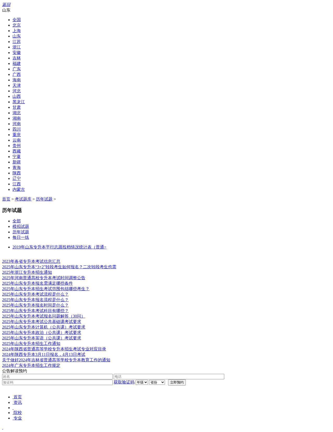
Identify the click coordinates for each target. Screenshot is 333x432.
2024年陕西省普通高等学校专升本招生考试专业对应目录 (54, 349)
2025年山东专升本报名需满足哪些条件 (37, 283)
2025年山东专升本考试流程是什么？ (35, 294)
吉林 (16, 58)
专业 (18, 418)
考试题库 (23, 199)
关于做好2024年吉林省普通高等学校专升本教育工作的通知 (56, 360)
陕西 (16, 173)
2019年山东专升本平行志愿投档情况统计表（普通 (59, 247)
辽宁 (16, 178)
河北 (16, 91)
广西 (16, 74)
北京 (16, 25)
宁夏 (16, 156)
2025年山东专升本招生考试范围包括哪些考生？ (45, 289)
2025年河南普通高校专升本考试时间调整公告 (43, 278)
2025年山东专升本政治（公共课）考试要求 (41, 332)
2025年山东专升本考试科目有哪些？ (35, 310)
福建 (16, 63)
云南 (16, 140)
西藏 (16, 151)
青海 (16, 167)
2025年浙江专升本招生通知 (27, 272)
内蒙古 (18, 189)
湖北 (16, 113)
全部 (16, 221)
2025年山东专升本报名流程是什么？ (35, 299)
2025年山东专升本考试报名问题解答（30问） (43, 316)
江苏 (16, 41)
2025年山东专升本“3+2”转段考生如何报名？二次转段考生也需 (59, 267)
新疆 (16, 162)
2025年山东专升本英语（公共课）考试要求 (41, 338)
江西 (16, 184)
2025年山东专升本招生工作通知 (31, 343)
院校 (18, 412)
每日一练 (20, 237)
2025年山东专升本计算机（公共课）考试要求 (43, 327)
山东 (16, 36)
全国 (16, 19)
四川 (16, 129)
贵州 (16, 145)
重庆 (16, 134)
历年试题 (44, 199)
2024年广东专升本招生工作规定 (31, 365)
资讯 (18, 402)
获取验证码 (124, 382)
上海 (16, 30)
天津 (16, 85)
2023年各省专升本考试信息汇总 (31, 261)
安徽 (16, 52)
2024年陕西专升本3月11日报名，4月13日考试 (43, 354)
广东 (16, 69)
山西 (16, 96)
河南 (16, 123)
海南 (16, 80)
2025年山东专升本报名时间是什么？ (35, 305)
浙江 (16, 47)
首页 (6, 199)
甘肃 (16, 107)
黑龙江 (18, 102)
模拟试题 (20, 226)
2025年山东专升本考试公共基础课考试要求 (41, 321)
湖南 (16, 118)
